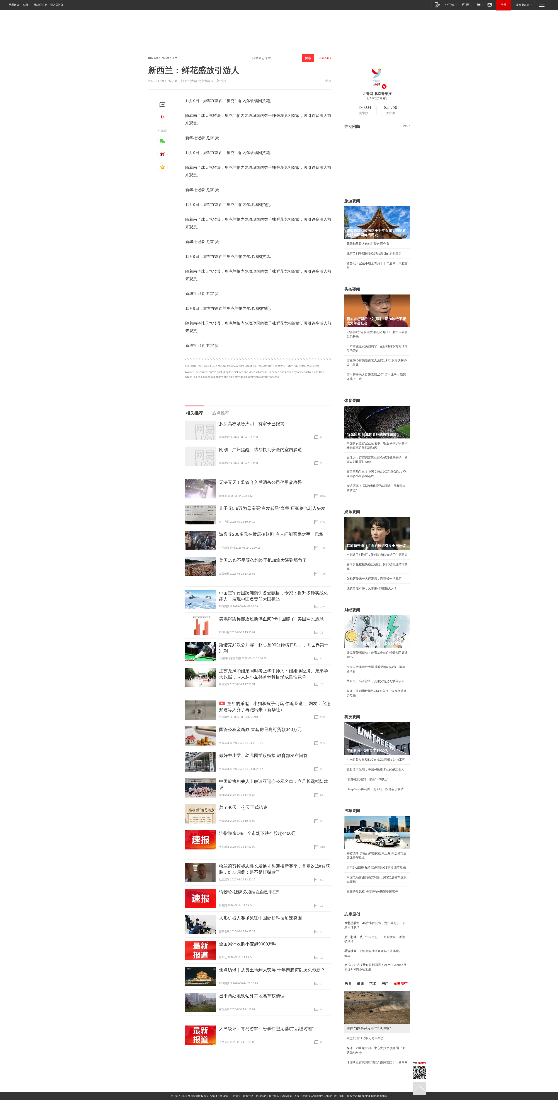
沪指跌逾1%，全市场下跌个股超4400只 (257, 833)
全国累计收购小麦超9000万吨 (248, 944)
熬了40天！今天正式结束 (243, 807)
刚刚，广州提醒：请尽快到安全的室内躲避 (260, 449)
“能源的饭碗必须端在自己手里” (249, 892)
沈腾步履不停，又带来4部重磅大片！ (372, 588)
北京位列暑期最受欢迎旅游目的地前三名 (374, 253)
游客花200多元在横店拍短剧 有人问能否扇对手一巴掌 (271, 534)
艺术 (372, 983)
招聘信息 (261, 1095)
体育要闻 (352, 400)
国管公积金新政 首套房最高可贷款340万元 (260, 729)
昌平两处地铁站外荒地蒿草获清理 (251, 995)
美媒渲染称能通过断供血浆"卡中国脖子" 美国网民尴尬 (271, 618)
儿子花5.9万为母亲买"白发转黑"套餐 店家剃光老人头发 (272, 508)
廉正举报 (339, 1095)
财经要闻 (352, 610)
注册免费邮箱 (521, 4)
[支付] (479, 4)
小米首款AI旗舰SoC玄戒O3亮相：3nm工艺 (376, 759)
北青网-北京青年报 (200, 81)
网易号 (165, 58)
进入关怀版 (56, 4)
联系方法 (248, 1095)
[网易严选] (466, 4)
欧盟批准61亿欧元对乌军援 (365, 1038)
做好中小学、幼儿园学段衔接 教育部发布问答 (263, 755)
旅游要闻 (352, 201)
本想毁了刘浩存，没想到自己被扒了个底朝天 (377, 554)
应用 (25, 4)
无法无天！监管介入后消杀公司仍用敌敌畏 (260, 482)
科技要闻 (352, 717)
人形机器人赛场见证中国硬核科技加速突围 (260, 918)
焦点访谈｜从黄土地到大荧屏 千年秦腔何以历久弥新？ (272, 969)
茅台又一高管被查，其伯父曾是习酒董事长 (376, 681)
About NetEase (219, 1095)
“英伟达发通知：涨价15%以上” (367, 779)
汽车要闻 (352, 810)
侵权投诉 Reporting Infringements (367, 1095)
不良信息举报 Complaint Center (313, 1095)
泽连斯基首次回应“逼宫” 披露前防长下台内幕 (377, 1062)
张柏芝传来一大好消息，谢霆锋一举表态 (374, 578)
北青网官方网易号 (377, 98)
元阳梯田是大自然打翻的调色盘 (368, 243)
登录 (503, 4)
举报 (328, 80)
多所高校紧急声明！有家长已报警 (251, 423)
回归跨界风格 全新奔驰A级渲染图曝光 (372, 891)
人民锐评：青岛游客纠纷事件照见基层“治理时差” (266, 1028)
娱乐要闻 (352, 512)
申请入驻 (324, 58)
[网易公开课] (451, 4)
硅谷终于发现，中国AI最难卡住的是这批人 (375, 769)
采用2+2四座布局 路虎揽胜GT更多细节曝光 (376, 867)
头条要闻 (352, 289)
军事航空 (401, 983)
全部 (405, 125)
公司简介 (235, 1095)
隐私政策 (287, 1095)
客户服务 (274, 1095)
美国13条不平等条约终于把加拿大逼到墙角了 (263, 560)
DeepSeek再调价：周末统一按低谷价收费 (375, 789)
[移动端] (437, 4)
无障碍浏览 (40, 4)
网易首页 (14, 4)
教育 (348, 983)
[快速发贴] (162, 105)
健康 (360, 983)
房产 (384, 983)
